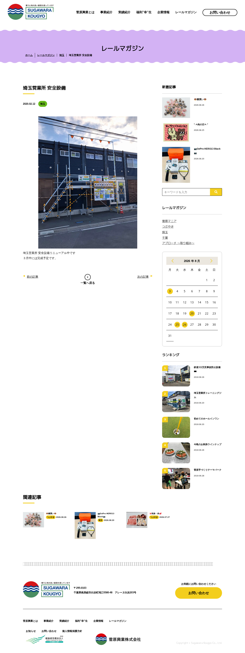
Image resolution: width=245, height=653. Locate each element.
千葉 (165, 238)
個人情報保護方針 (72, 631)
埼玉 (165, 232)
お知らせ (31, 631)
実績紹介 (64, 620)
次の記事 (143, 276)
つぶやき (168, 227)
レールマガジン (118, 620)
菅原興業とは (30, 620)
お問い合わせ (220, 12)
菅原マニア (169, 221)
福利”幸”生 (81, 620)
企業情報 (98, 620)
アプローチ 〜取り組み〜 (178, 243)
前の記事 (32, 276)
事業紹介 (49, 620)
